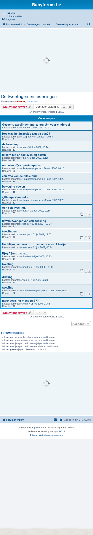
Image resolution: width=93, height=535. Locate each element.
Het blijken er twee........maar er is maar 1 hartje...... (36, 244)
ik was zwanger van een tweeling (24, 221)
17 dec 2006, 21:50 (42, 267)
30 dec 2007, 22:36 (38, 157)
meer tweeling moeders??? (20, 300)
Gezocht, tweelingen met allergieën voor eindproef (36, 124)
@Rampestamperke (15, 197)
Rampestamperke (31, 168)
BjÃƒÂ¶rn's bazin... (15, 253)
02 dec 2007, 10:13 (54, 189)
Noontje (26, 247)
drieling (7, 277)
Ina (24, 147)
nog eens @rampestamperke (21, 165)
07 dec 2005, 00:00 (58, 290)
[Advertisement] (46, 60)
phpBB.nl (60, 431)
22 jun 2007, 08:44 (42, 247)
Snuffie (26, 256)
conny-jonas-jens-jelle (33, 290)
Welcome (20, 101)
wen (24, 280)
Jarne (25, 127)
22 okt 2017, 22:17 (41, 127)
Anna (25, 303)
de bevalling (10, 144)
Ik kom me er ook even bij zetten (24, 154)
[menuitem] (11, 12)
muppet (26, 234)
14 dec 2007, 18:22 (54, 179)
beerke (26, 267)
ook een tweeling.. (14, 207)
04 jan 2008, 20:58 (43, 136)
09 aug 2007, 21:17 (42, 224)
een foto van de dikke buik (19, 176)
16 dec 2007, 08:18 (54, 168)
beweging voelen (13, 186)
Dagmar (26, 136)
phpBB (35, 427)
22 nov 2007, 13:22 (54, 200)
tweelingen (9, 231)
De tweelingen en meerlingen (29, 96)
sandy (25, 224)
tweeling (7, 264)
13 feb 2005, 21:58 (40, 303)
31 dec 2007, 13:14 (38, 147)
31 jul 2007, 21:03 (42, 234)
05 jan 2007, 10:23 (41, 256)
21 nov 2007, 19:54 (40, 210)
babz (25, 210)
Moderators (33, 101)
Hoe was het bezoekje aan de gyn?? (26, 133)
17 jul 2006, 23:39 (38, 280)
